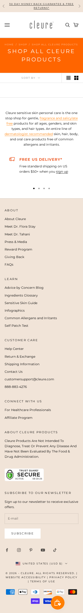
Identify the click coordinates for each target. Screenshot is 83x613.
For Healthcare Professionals (28, 410)
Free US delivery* (40, 159)
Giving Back (14, 257)
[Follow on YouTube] (43, 550)
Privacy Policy (63, 577)
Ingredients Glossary (21, 295)
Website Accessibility (26, 577)
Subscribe (22, 533)
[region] (41, 168)
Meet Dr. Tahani (17, 234)
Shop (23, 44)
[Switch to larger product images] (68, 78)
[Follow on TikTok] (55, 550)
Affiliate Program (19, 418)
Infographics (15, 310)
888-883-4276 (16, 387)
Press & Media (16, 242)
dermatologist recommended (29, 134)
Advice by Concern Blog (24, 288)
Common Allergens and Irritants (31, 318)
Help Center (14, 349)
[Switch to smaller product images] (76, 78)
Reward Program (18, 249)
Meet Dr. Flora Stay (20, 226)
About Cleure (15, 219)
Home (9, 44)
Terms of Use (42, 581)
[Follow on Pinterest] (31, 550)
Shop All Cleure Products (55, 44)
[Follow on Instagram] (19, 550)
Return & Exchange (20, 356)
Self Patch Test (16, 326)
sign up (62, 171)
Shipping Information (22, 364)
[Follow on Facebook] (7, 550)
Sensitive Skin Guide (21, 303)
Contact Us (14, 372)
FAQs (9, 264)
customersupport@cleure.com (29, 379)
